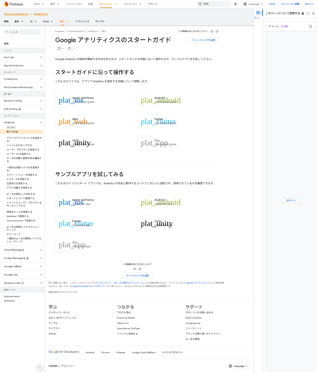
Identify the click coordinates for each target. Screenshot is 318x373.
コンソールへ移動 (290, 3)
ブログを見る (124, 312)
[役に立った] (212, 31)
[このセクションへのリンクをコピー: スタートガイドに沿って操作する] (137, 73)
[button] (19, 57)
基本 (17, 21)
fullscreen (308, 13)
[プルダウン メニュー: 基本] (23, 21)
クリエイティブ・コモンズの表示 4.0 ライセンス (119, 282)
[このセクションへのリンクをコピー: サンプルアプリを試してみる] (127, 175)
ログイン (309, 3)
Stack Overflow (194, 317)
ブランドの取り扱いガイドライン (203, 333)
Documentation (16, 14)
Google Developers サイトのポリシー (88, 286)
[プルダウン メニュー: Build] (44, 4)
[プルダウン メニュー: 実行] (59, 4)
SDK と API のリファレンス (62, 317)
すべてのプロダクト (172, 352)
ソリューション (74, 3)
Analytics (41, 14)
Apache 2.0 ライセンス (197, 282)
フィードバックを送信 (203, 40)
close (313, 13)
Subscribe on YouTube (128, 328)
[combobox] (213, 4)
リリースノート (194, 328)
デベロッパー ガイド (59, 312)
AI (31, 21)
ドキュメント (106, 3)
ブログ (272, 3)
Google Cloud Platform (144, 352)
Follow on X (123, 323)
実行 (53, 3)
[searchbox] (22, 32)
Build (37, 3)
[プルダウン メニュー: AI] (36, 21)
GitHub (52, 333)
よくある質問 (192, 339)
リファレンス (82, 21)
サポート (153, 3)
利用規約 (53, 366)
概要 (6, 21)
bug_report (303, 13)
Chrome (105, 352)
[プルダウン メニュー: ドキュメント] (117, 4)
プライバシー (68, 366)
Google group (193, 323)
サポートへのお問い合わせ (199, 312)
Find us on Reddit (126, 317)
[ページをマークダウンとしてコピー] (70, 48)
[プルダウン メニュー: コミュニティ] (141, 4)
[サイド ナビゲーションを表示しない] (40, 367)
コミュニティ (130, 3)
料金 (90, 3)
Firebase (59, 31)
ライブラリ (54, 328)
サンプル (100, 21)
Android (90, 352)
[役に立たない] (216, 31)
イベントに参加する (127, 333)
